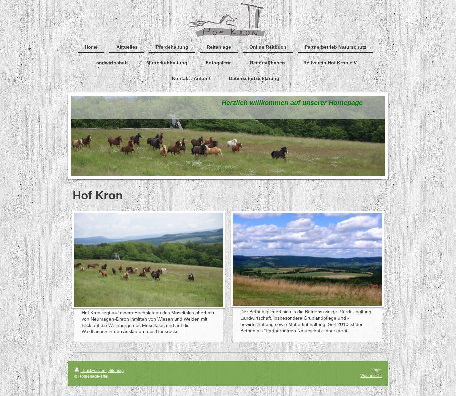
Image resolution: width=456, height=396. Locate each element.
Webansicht (371, 375)
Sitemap (116, 370)
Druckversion (93, 370)
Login (376, 370)
